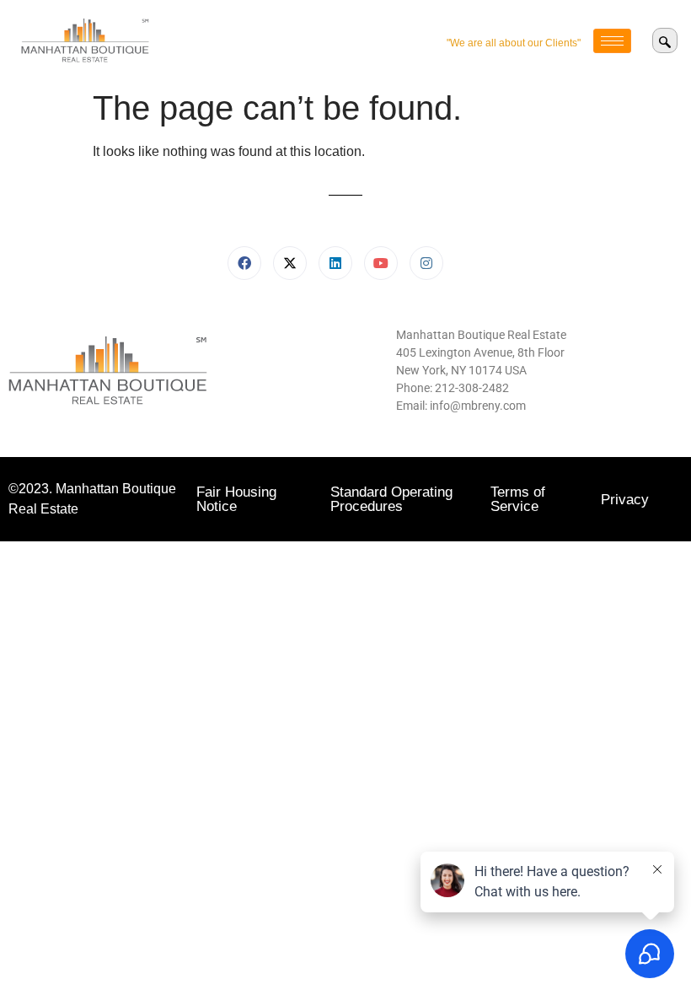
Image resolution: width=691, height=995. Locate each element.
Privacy (625, 500)
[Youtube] (381, 263)
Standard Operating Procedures (391, 499)
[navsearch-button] (665, 40)
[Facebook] (244, 263)
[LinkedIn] (335, 263)
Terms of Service (517, 499)
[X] (290, 263)
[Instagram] (426, 263)
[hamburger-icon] (612, 41)
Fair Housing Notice (236, 499)
